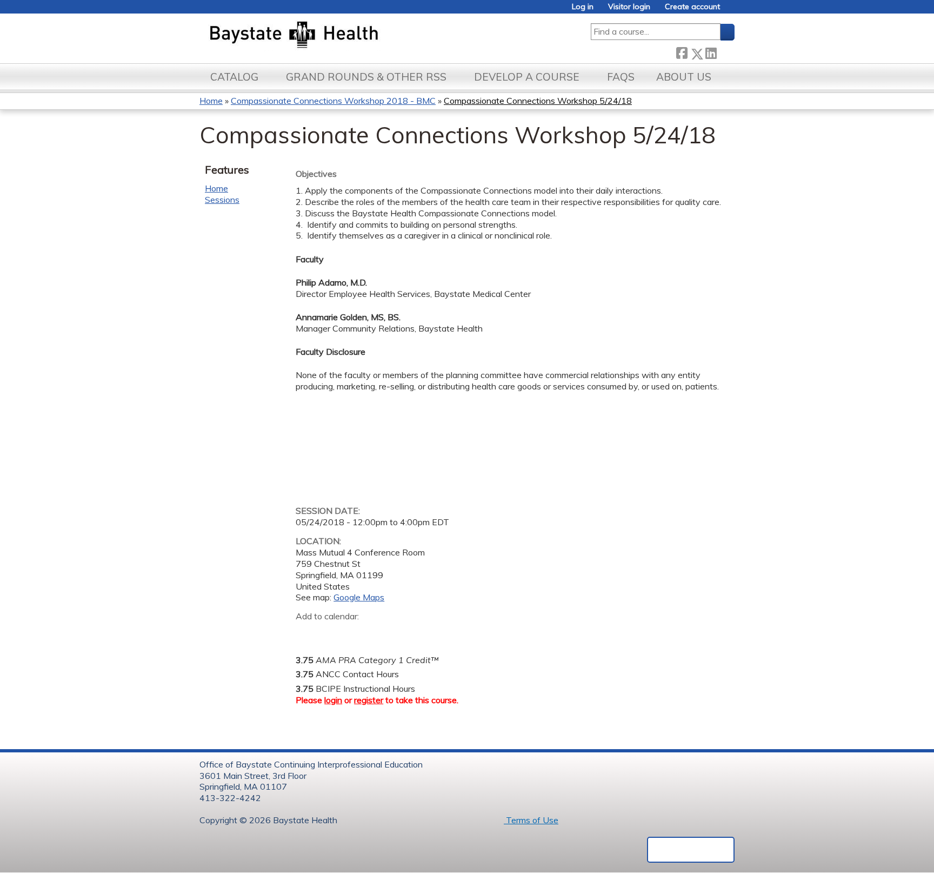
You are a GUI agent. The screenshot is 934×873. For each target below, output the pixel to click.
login (333, 700)
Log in (582, 7)
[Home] (344, 36)
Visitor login (629, 7)
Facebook (681, 51)
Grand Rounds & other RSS (366, 76)
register (368, 700)
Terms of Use (531, 820)
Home (211, 100)
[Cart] (731, 10)
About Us (683, 76)
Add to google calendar (307, 633)
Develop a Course (526, 76)
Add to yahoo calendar (331, 633)
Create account (692, 7)
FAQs (621, 76)
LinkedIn (710, 51)
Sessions (222, 199)
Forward (725, 51)
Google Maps (358, 597)
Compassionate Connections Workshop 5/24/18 (538, 100)
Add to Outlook (381, 633)
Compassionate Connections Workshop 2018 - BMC (333, 100)
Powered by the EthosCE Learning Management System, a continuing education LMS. (691, 850)
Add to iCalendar (355, 633)
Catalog (234, 76)
